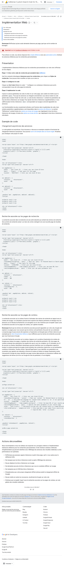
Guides (28, 18)
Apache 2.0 (27, 496)
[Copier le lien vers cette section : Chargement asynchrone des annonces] (34, 126)
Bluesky (25, 512)
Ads (15, 16)
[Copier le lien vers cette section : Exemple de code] (19, 122)
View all (45, 528)
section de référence (45, 109)
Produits (10, 16)
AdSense (20, 16)
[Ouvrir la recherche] (41, 2)
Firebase (45, 514)
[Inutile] (61, 16)
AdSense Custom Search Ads (32, 16)
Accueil (4, 16)
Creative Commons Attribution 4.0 (46, 494)
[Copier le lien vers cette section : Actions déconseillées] (23, 442)
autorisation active (51, 55)
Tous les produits (6, 552)
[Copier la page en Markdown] (34, 22)
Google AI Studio (47, 517)
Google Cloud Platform (8, 547)
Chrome (45, 512)
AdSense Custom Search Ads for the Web (23, 2)
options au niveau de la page (29, 111)
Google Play (46, 525)
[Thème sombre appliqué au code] (60, 137)
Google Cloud (46, 523)
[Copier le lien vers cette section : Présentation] (15, 63)
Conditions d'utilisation (21, 50)
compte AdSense (35, 55)
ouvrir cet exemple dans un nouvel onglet (42, 131)
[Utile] (58, 16)
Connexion (59, 2)
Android (45, 509)
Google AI (4, 549)
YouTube (25, 523)
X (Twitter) (25, 520)
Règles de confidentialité (21, 559)
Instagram (25, 514)
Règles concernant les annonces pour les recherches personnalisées (11, 510)
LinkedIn (25, 517)
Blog (24, 509)
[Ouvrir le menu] (2, 2)
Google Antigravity (48, 520)
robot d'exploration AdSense (19, 334)
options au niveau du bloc (30, 113)
